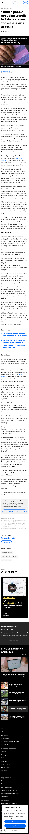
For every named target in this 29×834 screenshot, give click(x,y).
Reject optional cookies (15, 821)
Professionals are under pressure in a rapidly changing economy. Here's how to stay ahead (17, 702)
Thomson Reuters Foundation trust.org (10, 41)
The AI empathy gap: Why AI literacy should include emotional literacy (13, 675)
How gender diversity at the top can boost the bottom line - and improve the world (14, 335)
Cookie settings (15, 830)
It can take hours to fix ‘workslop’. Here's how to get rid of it (17, 709)
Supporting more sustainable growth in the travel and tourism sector (17, 718)
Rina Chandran (5, 71)
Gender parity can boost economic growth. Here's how (14, 346)
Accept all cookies (15, 826)
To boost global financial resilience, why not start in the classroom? (17, 686)
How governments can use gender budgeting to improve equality (13, 341)
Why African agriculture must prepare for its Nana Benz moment (16, 694)
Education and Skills (9, 9)
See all (25, 654)
